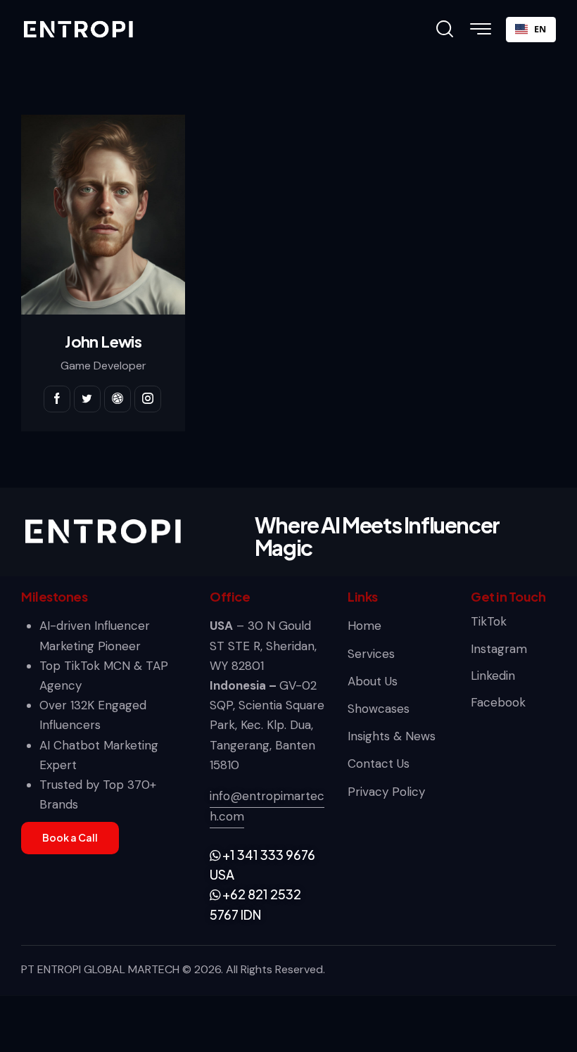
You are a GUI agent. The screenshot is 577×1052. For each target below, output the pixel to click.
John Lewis (103, 341)
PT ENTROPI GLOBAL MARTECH (100, 969)
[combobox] (531, 29)
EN (540, 29)
